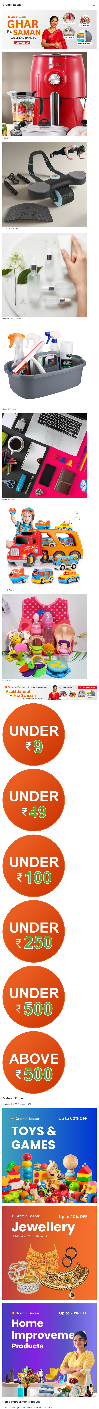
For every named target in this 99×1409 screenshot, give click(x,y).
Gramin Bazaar (12, 4)
